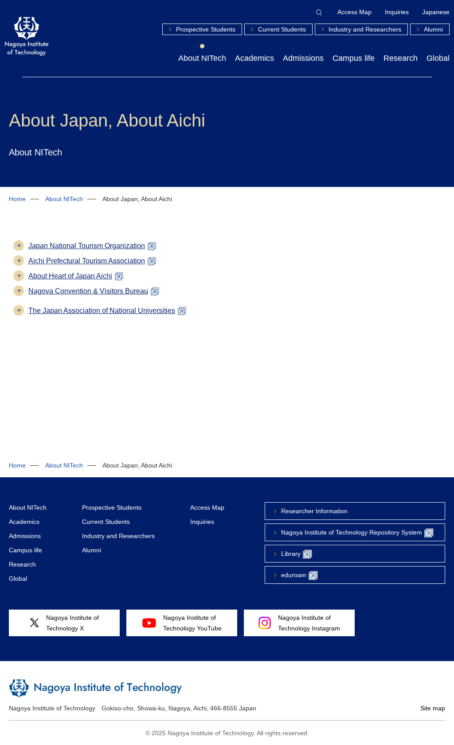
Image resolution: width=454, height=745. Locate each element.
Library (291, 553)
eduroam (293, 575)
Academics (254, 58)
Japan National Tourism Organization (86, 246)
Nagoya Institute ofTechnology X (72, 623)
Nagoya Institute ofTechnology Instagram (309, 623)
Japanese (436, 12)
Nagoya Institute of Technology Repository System (351, 532)
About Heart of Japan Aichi (70, 276)
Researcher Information (314, 511)
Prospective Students (205, 29)
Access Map (354, 12)
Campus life (354, 58)
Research (401, 58)
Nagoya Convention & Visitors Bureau (88, 291)
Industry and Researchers (365, 29)
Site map (432, 708)
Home (17, 198)
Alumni (433, 29)
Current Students (282, 29)
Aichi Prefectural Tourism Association (86, 261)
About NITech (202, 58)
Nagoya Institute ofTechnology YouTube (192, 623)
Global (438, 58)
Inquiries (397, 12)
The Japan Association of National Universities (101, 310)
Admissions (303, 58)
